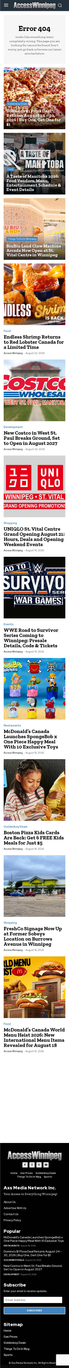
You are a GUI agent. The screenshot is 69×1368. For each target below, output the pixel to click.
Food (10, 169)
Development (13, 427)
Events (8, 624)
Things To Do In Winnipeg (22, 238)
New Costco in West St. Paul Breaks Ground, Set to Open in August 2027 (32, 438)
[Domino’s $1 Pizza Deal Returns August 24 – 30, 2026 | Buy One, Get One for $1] (34, 98)
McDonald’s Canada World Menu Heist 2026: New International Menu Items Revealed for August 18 (34, 1037)
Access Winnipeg (13, 353)
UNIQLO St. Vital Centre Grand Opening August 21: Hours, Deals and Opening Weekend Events (34, 536)
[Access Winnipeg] (34, 1155)
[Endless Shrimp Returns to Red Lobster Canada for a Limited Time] (34, 294)
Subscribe (34, 1310)
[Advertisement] (34, 1093)
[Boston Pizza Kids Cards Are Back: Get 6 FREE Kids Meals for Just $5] (34, 790)
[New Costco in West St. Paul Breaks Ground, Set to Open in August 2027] (34, 390)
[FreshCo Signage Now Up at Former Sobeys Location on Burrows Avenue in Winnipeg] (34, 886)
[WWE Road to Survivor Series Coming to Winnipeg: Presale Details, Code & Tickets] (34, 587)
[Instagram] (32, 1164)
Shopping (10, 523)
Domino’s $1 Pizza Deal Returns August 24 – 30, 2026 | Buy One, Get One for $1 (33, 1253)
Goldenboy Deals (17, 103)
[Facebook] (25, 1164)
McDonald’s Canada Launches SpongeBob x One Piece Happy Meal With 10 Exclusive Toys (31, 739)
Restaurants (12, 725)
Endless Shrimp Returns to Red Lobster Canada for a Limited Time (34, 342)
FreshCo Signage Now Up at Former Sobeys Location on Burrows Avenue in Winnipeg (33, 936)
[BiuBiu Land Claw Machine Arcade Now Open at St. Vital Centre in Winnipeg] (34, 229)
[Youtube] (46, 1164)
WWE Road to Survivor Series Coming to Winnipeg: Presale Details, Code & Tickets (31, 638)
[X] (39, 1164)
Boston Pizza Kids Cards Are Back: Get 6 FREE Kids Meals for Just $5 (34, 837)
